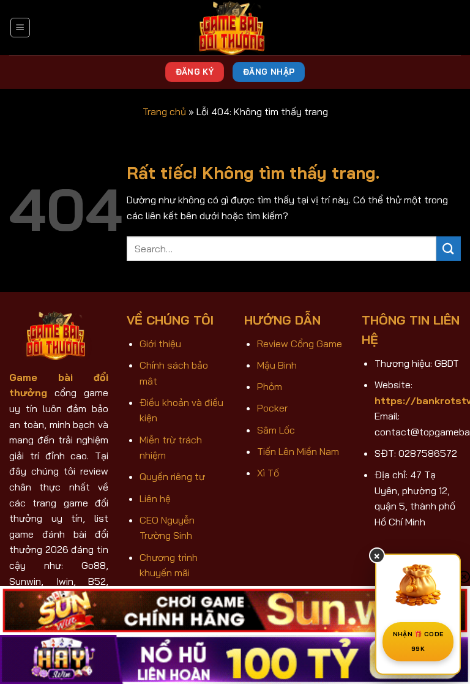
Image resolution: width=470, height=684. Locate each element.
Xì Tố (268, 473)
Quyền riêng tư (172, 476)
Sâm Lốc (276, 430)
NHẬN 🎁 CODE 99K (418, 641)
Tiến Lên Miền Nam (298, 451)
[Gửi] (448, 248)
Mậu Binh (277, 365)
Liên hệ (155, 498)
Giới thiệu (160, 343)
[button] (20, 27)
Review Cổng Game (299, 343)
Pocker (272, 408)
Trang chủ (164, 111)
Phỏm (269, 386)
